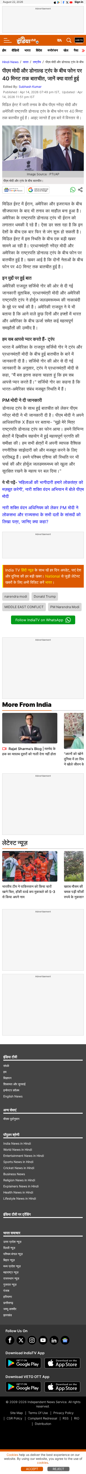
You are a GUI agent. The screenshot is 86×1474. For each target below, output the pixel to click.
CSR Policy (14, 1418)
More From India (27, 704)
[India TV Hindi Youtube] (71, 2)
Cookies (12, 1455)
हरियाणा (7, 1297)
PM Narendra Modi (64, 607)
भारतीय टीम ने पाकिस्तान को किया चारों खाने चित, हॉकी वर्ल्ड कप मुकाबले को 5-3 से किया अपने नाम (28, 891)
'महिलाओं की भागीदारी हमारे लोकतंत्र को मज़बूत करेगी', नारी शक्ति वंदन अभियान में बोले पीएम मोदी (43, 489)
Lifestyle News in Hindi (19, 1198)
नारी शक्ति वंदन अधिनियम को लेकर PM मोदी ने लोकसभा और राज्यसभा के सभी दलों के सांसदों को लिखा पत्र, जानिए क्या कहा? (41, 514)
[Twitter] (21, 1340)
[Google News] (13, 190)
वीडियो (15, 50)
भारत (27, 50)
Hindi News (10, 62)
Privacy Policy (63, 1413)
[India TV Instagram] (32, 1340)
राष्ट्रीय (37, 62)
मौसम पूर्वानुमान (11, 1119)
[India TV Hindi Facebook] (63, 2)
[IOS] (55, 2)
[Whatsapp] (72, 190)
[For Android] (23, 1387)
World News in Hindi (17, 1149)
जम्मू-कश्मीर (9, 1309)
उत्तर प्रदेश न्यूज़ (12, 1242)
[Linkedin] (54, 1340)
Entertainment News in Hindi (23, 1156)
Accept (32, 1469)
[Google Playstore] (23, 1363)
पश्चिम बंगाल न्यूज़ (13, 1254)
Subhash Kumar (30, 86)
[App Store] (62, 1363)
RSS (66, 1418)
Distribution (43, 1424)
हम (4, 1072)
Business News (14, 1174)
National (52, 576)
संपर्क (6, 1066)
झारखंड (7, 1315)
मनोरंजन (53, 50)
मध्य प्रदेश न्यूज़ (12, 1266)
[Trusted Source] (38, 190)
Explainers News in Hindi (21, 1186)
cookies (42, 1462)
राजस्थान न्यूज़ (11, 1278)
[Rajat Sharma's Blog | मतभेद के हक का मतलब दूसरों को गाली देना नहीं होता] (29, 728)
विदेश (39, 50)
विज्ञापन (7, 1078)
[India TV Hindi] (28, 40)
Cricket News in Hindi (18, 1168)
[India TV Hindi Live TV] (79, 40)
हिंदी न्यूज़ (27, 570)
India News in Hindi (17, 1143)
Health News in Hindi (18, 1192)
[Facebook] (10, 1340)
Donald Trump (45, 596)
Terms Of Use (38, 1413)
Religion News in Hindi (19, 1180)
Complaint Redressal (42, 1418)
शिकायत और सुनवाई (14, 1084)
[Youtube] (43, 1340)
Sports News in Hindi (18, 1162)
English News (12, 1096)
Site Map (16, 1413)
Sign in (79, 1)
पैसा (76, 50)
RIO (76, 1418)
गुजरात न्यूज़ (10, 1284)
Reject (58, 1469)
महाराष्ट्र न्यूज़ (11, 1272)
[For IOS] (62, 1387)
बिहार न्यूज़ (9, 1260)
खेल (66, 50)
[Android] (58, 2)
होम (4, 50)
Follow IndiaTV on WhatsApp (39, 620)
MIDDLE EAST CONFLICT (24, 607)
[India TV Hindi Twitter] (67, 2)
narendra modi (15, 596)
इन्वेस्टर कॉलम (11, 1090)
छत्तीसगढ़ (8, 1303)
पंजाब (6, 1290)
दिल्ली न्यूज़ (9, 1248)
